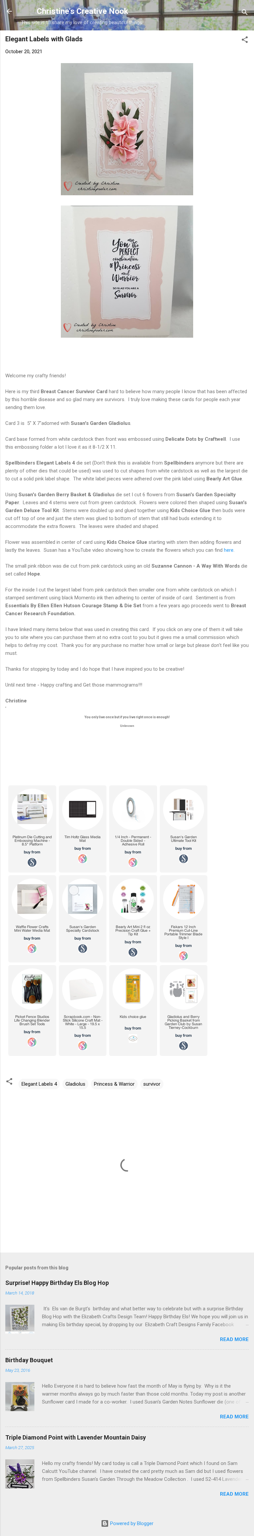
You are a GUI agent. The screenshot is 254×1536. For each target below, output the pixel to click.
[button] (245, 41)
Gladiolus (75, 1084)
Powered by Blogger (131, 1523)
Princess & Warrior (114, 1084)
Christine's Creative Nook (82, 11)
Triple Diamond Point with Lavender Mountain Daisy (75, 1437)
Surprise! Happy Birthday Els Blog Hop (57, 1282)
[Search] (245, 13)
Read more (234, 1339)
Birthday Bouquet (29, 1360)
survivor (151, 1084)
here (228, 550)
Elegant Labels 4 (39, 1084)
